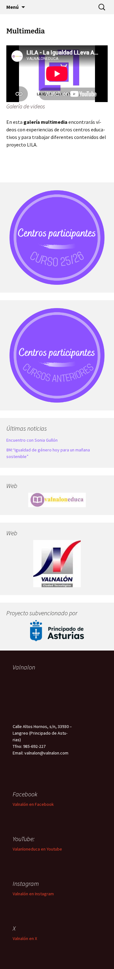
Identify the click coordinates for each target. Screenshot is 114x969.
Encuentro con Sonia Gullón (32, 440)
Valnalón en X (25, 938)
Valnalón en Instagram (33, 894)
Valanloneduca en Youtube (37, 849)
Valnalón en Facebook (33, 804)
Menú (12, 7)
